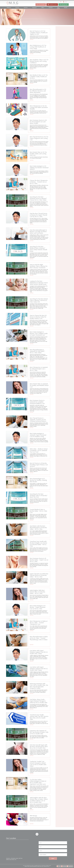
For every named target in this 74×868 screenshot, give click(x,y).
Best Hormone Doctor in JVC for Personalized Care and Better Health (38, 121)
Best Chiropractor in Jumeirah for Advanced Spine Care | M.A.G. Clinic (39, 368)
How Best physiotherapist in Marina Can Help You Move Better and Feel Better (38, 231)
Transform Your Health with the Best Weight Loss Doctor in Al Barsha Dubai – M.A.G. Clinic (38, 543)
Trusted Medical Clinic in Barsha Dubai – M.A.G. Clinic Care (38, 510)
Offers (42, 7)
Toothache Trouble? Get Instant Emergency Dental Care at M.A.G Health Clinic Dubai (38, 763)
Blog (58, 7)
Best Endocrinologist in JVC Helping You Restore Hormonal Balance (39, 167)
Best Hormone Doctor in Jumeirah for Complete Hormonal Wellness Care (37, 401)
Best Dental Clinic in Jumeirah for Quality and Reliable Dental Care (39, 385)
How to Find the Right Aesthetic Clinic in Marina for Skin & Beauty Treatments (38, 266)
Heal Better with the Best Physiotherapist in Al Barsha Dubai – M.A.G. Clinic (38, 527)
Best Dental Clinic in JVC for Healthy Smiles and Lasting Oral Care (38, 153)
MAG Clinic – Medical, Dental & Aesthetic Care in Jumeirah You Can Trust (38, 450)
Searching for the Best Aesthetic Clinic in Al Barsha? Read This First (38, 495)
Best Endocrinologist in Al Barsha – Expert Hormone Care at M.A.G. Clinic (37, 607)
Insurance (34, 7)
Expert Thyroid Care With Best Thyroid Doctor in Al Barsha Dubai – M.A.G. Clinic (39, 575)
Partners (51, 7)
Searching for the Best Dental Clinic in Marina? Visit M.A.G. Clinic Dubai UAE (39, 300)
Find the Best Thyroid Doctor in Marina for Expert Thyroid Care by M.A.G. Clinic (38, 214)
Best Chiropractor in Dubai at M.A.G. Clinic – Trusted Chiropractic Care (38, 622)
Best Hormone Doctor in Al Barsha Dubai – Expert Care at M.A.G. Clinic (39, 559)
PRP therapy (33, 816)
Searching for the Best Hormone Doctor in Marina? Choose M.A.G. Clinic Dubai (38, 198)
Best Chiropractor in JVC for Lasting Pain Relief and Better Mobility (39, 107)
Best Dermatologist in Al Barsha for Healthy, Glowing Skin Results (38, 480)
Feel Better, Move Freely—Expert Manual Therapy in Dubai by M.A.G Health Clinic (38, 700)
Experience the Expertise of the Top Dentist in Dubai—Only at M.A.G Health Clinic (39, 732)
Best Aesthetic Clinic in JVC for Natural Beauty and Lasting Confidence (39, 61)
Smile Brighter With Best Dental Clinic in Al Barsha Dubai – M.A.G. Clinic (37, 591)
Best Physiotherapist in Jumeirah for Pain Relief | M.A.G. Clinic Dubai (37, 351)
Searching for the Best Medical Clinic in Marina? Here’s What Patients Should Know (38, 249)
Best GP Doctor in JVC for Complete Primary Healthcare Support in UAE (39, 32)
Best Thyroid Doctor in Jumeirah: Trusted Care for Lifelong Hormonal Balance (38, 419)
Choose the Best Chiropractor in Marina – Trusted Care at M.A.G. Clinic (39, 181)
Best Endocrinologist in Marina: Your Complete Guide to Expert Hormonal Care (39, 333)
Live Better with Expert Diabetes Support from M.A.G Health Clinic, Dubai (39, 652)
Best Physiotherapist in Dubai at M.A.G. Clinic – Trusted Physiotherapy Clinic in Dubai (39, 638)
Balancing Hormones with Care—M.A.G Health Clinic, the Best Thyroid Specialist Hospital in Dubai (39, 686)
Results (65, 7)
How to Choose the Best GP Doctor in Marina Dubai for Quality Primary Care (38, 316)
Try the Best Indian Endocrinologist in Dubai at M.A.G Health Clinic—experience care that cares (38, 782)
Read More (31, 39)
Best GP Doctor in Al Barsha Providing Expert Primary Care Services (39, 464)
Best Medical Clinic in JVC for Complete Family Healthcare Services (39, 76)
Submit (52, 858)
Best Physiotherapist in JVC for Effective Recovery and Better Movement (38, 90)
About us (9, 7)
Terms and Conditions (26, 865)
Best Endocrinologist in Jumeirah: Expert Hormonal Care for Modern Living (38, 434)
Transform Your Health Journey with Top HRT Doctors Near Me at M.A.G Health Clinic (39, 717)
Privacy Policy (32, 865)
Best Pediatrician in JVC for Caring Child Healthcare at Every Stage (38, 46)
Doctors (17, 7)
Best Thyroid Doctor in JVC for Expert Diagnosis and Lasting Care (39, 138)
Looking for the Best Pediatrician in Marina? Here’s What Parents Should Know (39, 282)
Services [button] (26, 7)
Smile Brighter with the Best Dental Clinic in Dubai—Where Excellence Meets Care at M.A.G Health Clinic (39, 800)
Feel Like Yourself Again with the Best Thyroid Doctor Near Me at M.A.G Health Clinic (39, 746)
